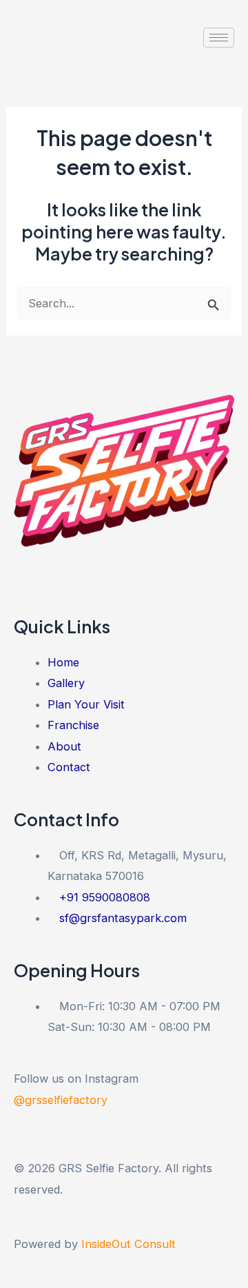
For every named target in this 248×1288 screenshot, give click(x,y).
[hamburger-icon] (218, 38)
